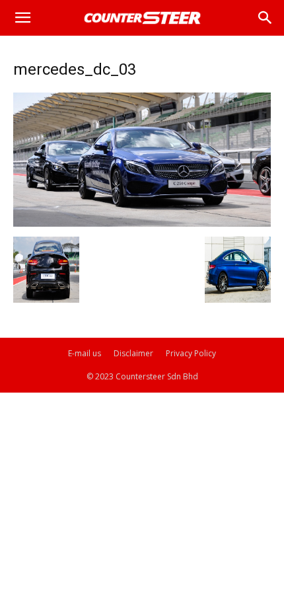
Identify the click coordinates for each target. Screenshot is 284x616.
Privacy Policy (191, 353)
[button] (22, 18)
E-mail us (84, 353)
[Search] (265, 18)
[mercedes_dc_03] (142, 223)
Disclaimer (133, 353)
